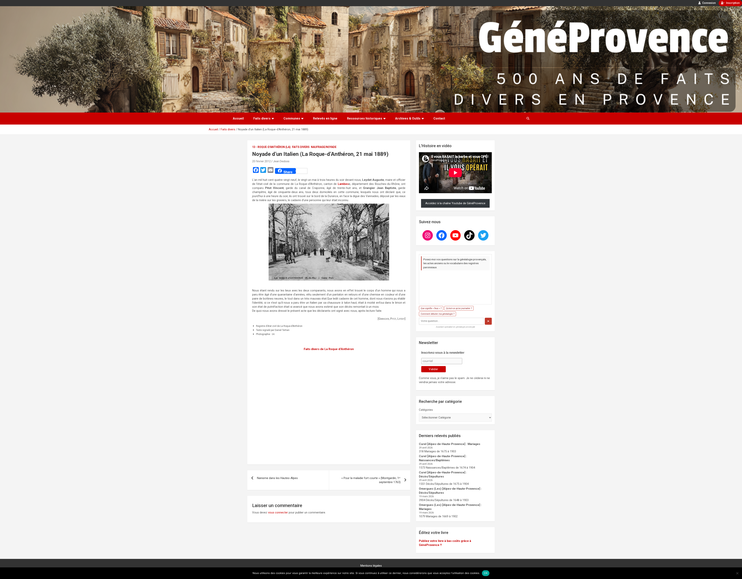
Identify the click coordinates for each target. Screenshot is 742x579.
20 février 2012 (261, 161)
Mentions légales (371, 565)
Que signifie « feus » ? (431, 308)
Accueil (238, 118)
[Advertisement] (328, 405)
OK (486, 573)
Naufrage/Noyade (323, 147)
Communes (291, 118)
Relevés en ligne (325, 118)
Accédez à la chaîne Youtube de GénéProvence (455, 203)
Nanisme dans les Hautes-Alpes (277, 478)
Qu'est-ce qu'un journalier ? (459, 308)
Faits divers (262, 118)
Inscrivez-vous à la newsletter (442, 352)
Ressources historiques (364, 118)
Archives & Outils (407, 118)
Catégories (426, 410)
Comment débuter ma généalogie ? (437, 314)
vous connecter (278, 512)
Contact (439, 118)
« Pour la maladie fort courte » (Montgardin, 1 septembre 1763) (371, 480)
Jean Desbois (281, 161)
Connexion (709, 2)
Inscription (732, 2)
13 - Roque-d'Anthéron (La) (271, 147)
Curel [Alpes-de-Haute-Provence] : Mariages (449, 444)
